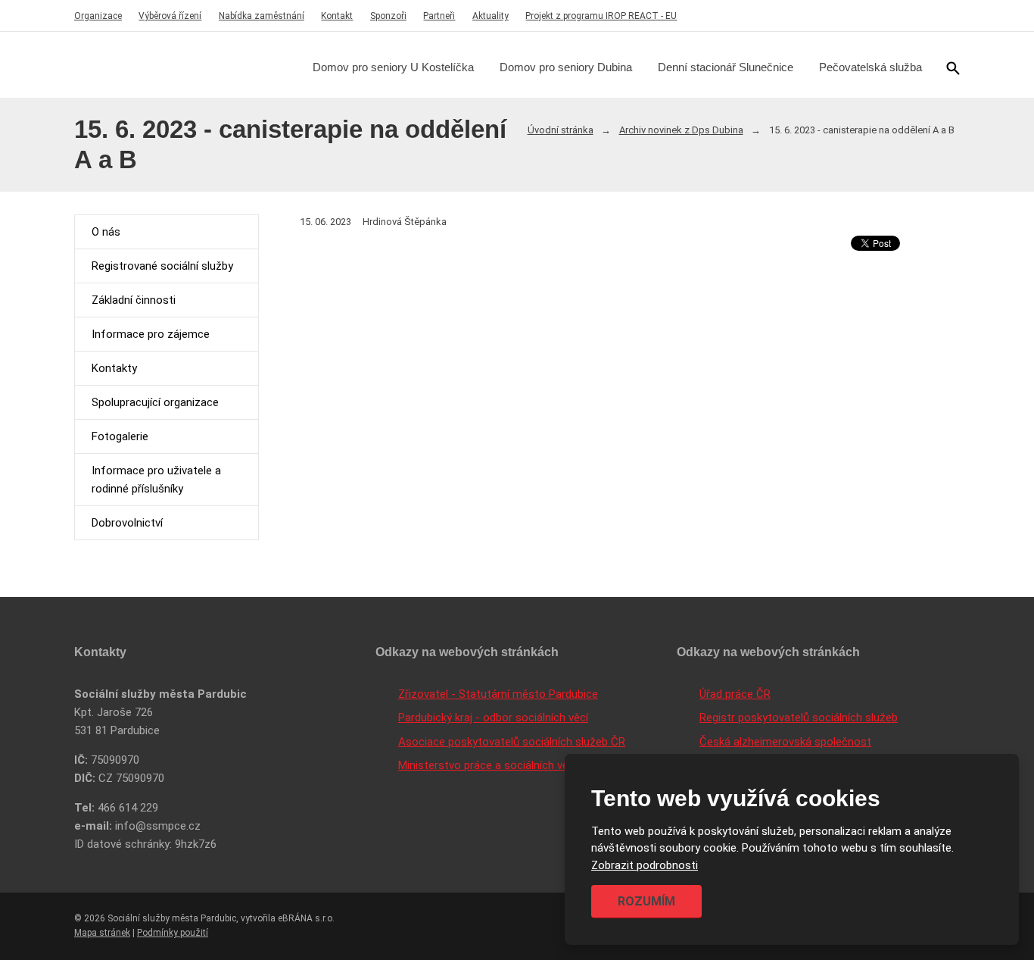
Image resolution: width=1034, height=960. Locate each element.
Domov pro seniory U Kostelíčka (393, 67)
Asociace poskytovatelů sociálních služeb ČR (511, 742)
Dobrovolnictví (127, 523)
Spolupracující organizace (155, 402)
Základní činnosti (134, 300)
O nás (106, 232)
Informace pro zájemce (151, 334)
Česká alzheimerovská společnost (785, 742)
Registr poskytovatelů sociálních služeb (798, 717)
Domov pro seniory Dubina (566, 67)
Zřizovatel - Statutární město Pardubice (498, 694)
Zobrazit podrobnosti (644, 865)
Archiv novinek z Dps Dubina (681, 130)
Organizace (98, 16)
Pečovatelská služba (870, 67)
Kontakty (114, 368)
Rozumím (646, 901)
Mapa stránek (102, 932)
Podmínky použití (172, 932)
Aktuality (490, 16)
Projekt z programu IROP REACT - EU (601, 16)
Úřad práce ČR (735, 694)
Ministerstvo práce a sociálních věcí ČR (496, 765)
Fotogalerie (120, 436)
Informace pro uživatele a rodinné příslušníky (156, 480)
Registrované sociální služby (162, 266)
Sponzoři (388, 16)
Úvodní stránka (560, 130)
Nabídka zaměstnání (261, 16)
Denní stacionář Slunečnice (725, 67)
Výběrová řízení (170, 16)
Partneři (439, 16)
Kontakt (337, 16)
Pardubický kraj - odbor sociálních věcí (493, 717)
